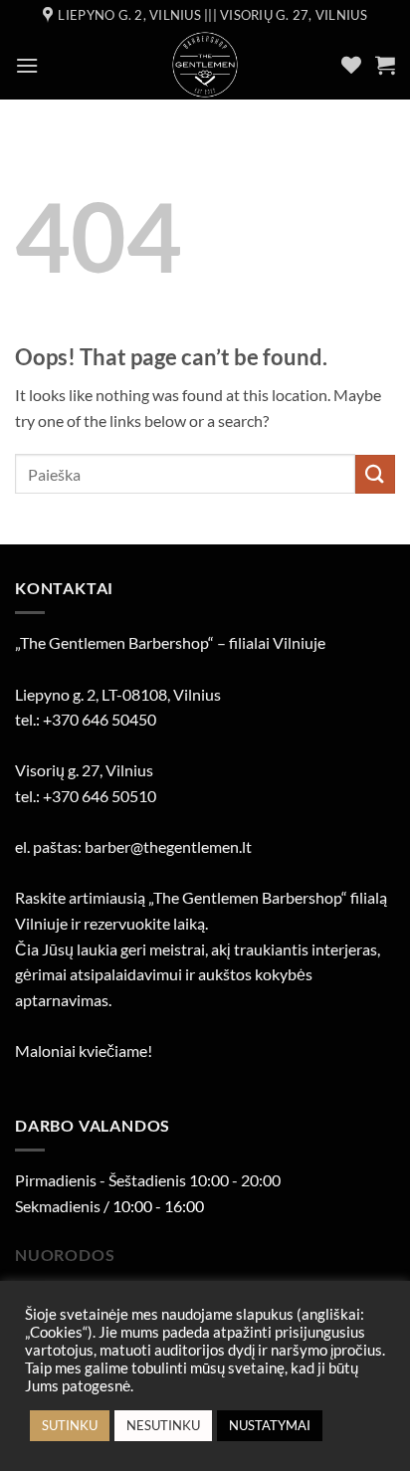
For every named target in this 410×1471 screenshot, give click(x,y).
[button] (27, 65)
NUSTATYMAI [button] (269, 1425)
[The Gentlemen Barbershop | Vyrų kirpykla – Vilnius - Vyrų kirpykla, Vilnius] (205, 65)
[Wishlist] (351, 65)
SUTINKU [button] (70, 1425)
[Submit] (375, 474)
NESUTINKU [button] (163, 1425)
